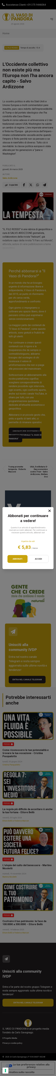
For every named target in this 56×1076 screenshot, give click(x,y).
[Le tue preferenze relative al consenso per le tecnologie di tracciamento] (5, 1071)
